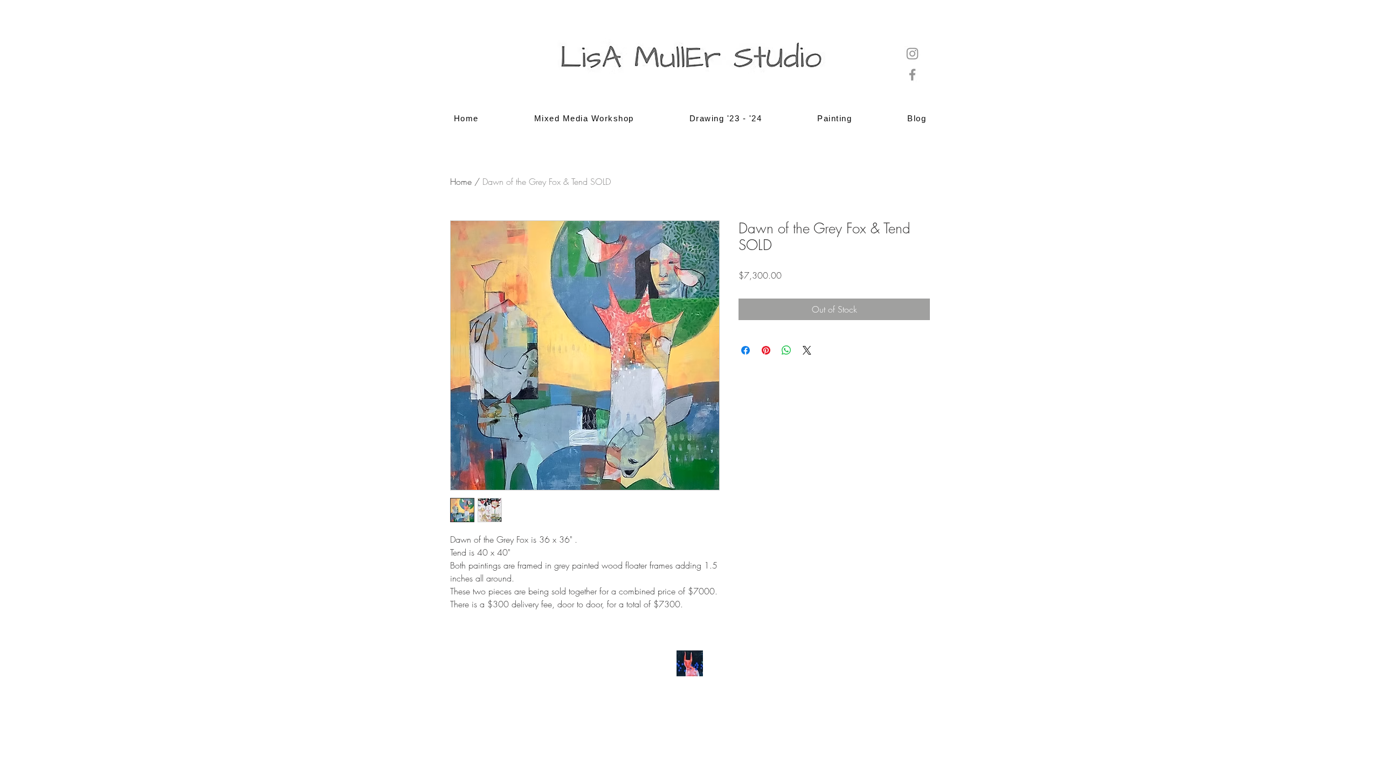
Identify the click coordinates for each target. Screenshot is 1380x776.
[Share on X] (807, 350)
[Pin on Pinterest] (766, 350)
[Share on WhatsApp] (786, 350)
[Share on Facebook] (745, 350)
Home (461, 182)
